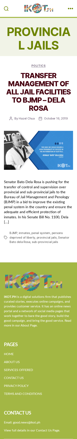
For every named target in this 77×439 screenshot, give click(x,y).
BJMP (13, 233)
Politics (38, 65)
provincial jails (47, 237)
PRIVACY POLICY (16, 386)
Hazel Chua (27, 118)
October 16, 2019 (56, 118)
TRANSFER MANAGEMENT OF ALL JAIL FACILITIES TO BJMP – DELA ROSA (38, 92)
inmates (24, 233)
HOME (9, 354)
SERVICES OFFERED (18, 370)
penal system (40, 233)
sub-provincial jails (45, 242)
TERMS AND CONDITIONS (23, 393)
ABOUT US (12, 362)
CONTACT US (14, 378)
